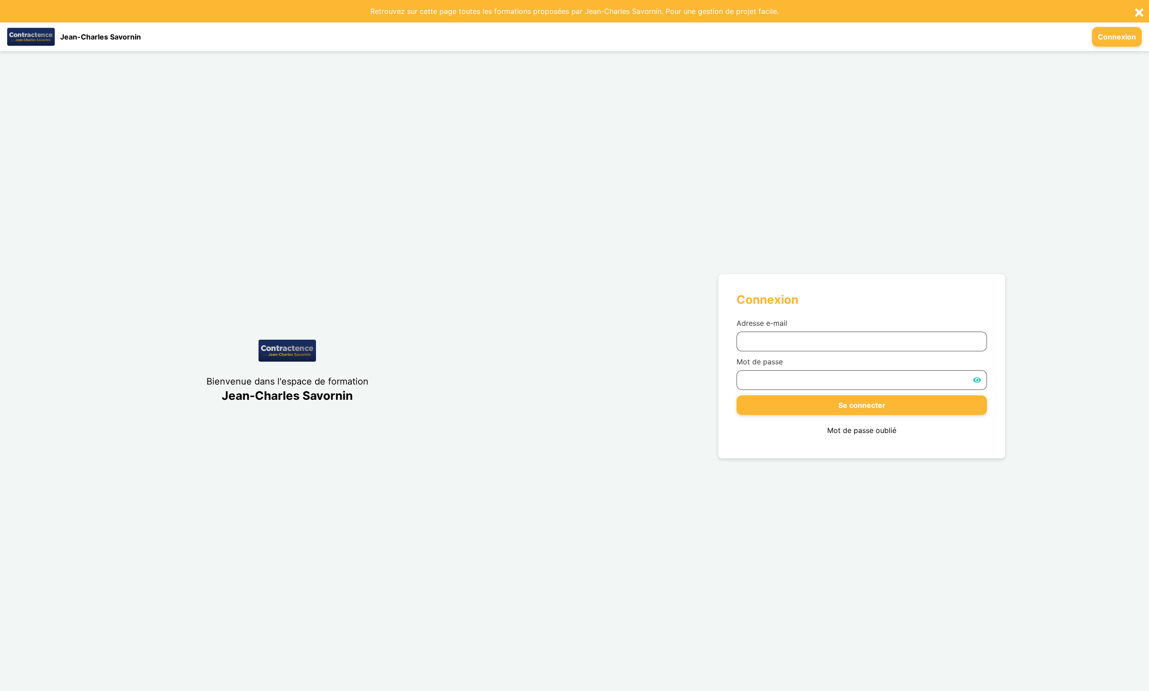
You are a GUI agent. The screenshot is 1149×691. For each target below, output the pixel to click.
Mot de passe (760, 361)
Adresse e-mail (762, 323)
